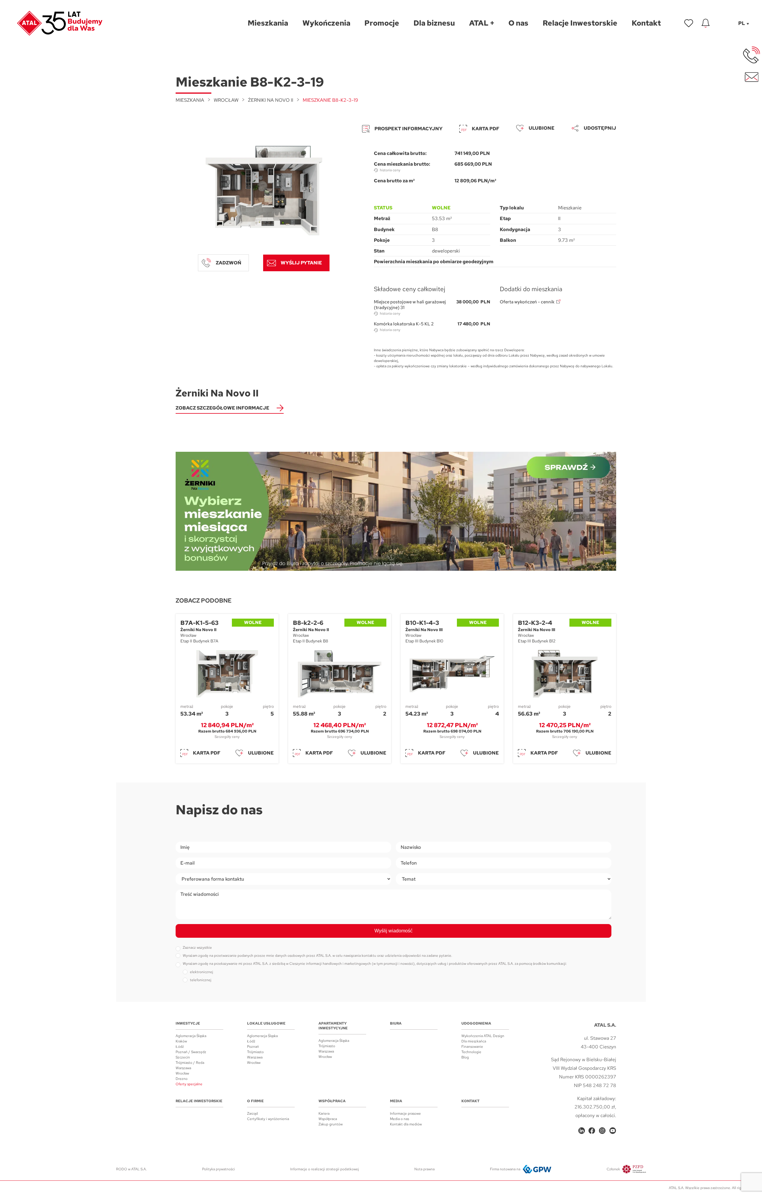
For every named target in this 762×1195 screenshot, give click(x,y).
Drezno (182, 1078)
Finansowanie (472, 1046)
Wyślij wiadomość (393, 930)
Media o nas (399, 1118)
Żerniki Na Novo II (270, 100)
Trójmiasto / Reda (190, 1062)
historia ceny (390, 170)
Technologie (471, 1052)
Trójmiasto (255, 1052)
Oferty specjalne (189, 1084)
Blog (465, 1057)
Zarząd (252, 1113)
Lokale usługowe (266, 1023)
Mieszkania (190, 100)
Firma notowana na (505, 1169)
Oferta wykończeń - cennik (527, 302)
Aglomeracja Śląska (191, 1036)
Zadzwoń (228, 263)
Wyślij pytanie (301, 263)
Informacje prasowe (405, 1113)
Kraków (181, 1041)
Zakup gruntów (330, 1124)
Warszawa (183, 1068)
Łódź (180, 1046)
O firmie (255, 1101)
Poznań (253, 1046)
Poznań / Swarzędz (191, 1052)
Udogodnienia (476, 1023)
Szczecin (183, 1057)
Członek (613, 1169)
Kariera (324, 1113)
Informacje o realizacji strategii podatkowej (324, 1169)
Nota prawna (424, 1169)
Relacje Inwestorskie (199, 1101)
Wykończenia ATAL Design (482, 1036)
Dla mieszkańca (473, 1041)
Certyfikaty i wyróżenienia (268, 1118)
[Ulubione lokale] (688, 23)
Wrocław (226, 100)
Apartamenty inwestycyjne (333, 1026)
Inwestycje (188, 1023)
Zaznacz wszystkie (197, 947)
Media (396, 1101)
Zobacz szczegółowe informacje (222, 408)
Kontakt (470, 1101)
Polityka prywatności (218, 1169)
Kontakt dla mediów (406, 1124)
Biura (396, 1023)
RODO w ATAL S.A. (131, 1169)
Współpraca (332, 1101)
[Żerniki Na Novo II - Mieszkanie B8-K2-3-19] (264, 190)
